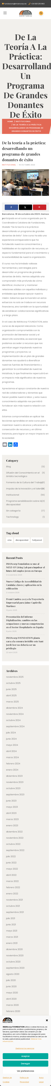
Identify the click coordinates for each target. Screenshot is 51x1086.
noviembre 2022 (14, 837)
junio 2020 (11, 986)
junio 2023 (11, 800)
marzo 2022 (12, 881)
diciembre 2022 (14, 831)
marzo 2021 (12, 936)
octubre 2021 (13, 906)
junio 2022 (11, 862)
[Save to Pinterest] (39, 207)
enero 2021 (12, 943)
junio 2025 (11, 689)
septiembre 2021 (15, 912)
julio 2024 (11, 732)
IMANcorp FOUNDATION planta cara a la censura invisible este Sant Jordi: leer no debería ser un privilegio (24, 643)
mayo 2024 (12, 745)
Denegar (25, 1063)
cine (9, 540)
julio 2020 (11, 980)
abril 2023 (11, 813)
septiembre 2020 (15, 967)
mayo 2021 (11, 930)
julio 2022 (11, 856)
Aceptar (25, 1056)
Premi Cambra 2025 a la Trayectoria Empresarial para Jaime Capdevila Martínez (25, 603)
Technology (12, 516)
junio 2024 (11, 738)
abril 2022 (11, 875)
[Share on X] (25, 207)
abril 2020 (11, 998)
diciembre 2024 (14, 707)
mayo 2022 (12, 868)
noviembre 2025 (15, 676)
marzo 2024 (12, 757)
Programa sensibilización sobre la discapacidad (24, 502)
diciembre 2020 (14, 949)
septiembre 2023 (15, 794)
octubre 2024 (13, 720)
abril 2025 (11, 695)
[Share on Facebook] (11, 207)
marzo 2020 (12, 1005)
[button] (47, 1020)
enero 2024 (12, 769)
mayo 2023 (12, 806)
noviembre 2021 (14, 899)
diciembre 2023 (14, 776)
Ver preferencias (25, 1071)
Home (10, 121)
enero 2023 (12, 825)
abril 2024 (11, 751)
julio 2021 (10, 918)
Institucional (23, 121)
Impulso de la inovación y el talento (25, 488)
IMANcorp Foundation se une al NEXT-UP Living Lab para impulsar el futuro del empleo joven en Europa (25, 567)
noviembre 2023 (14, 782)
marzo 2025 (12, 701)
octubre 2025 (13, 683)
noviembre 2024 (15, 714)
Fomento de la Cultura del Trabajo (24, 482)
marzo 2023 (12, 819)
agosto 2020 (12, 974)
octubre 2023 (13, 788)
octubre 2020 (13, 961)
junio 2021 (11, 924)
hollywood (37, 540)
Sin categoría (13, 510)
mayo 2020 (12, 992)
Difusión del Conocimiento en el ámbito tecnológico (23, 474)
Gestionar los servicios (25, 1048)
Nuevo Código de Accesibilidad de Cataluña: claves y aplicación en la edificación (24, 585)
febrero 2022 (13, 887)
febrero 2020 (13, 1011)
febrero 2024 (13, 763)
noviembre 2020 (15, 955)
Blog (8, 466)
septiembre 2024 (15, 726)
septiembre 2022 (15, 850)
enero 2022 (12, 893)
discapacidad (22, 540)
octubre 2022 (13, 844)
